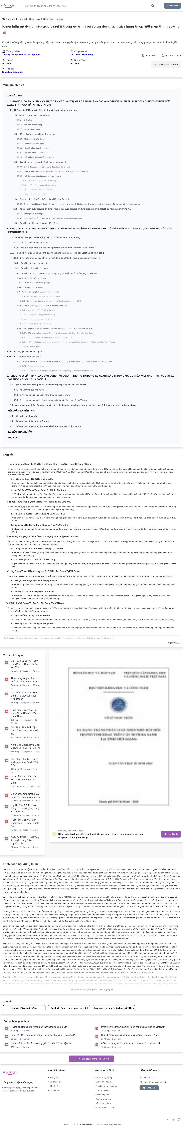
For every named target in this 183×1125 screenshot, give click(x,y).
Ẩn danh (6, 63)
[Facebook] (167, 1119)
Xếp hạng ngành (102, 1103)
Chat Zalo (150, 1088)
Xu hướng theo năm (104, 1107)
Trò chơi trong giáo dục (105, 1086)
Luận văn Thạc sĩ (102, 1082)
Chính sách (54, 1086)
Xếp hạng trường (102, 1099)
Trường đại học (102, 1090)
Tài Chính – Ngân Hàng (81, 54)
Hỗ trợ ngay (172, 6)
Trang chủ (53, 1077)
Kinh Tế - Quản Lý (103, 1077)
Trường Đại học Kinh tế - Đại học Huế (21, 54)
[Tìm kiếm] (153, 6)
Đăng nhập (54, 1090)
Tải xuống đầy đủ (106, 990)
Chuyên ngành (101, 1094)
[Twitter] (173, 1119)
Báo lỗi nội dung (107, 638)
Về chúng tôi (54, 1082)
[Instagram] (179, 1119)
